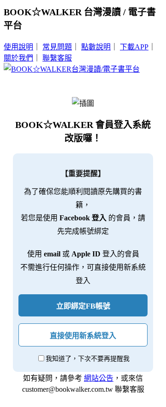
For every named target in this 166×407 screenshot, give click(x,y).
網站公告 (98, 378)
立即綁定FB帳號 (83, 306)
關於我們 (18, 58)
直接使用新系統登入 (83, 336)
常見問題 (57, 47)
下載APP (134, 47)
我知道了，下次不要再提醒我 (88, 358)
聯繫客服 (57, 58)
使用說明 (18, 47)
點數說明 (96, 47)
